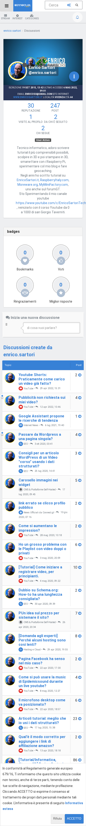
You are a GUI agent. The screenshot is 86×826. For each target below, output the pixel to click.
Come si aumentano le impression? (38, 528)
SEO (25, 443)
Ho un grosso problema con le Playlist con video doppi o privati (43, 548)
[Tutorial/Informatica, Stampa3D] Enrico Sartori (41, 762)
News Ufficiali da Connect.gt (38, 512)
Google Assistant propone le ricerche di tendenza (41, 418)
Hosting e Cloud (32, 649)
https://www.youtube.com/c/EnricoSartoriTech (51, 203)
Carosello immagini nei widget (38, 482)
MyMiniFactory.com (53, 184)
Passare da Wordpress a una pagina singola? (40, 436)
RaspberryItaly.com (54, 180)
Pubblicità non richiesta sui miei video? (42, 399)
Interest (17, 18)
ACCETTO (74, 818)
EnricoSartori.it (28, 180)
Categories (32, 18)
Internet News (30, 425)
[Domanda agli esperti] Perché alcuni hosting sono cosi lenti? (42, 640)
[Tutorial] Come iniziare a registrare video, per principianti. (40, 571)
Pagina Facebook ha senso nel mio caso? (42, 661)
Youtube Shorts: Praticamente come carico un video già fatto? (42, 379)
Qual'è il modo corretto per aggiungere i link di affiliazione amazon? (42, 741)
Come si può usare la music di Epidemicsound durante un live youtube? (42, 681)
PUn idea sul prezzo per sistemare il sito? (39, 615)
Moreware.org (27, 184)
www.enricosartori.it (28, 97)
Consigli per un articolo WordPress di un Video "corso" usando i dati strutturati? (39, 460)
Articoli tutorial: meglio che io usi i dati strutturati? (42, 720)
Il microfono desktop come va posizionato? (42, 702)
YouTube (28, 388)
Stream (5, 18)
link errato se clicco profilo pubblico (42, 505)
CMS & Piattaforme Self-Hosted (39, 489)
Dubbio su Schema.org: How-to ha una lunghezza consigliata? (40, 594)
